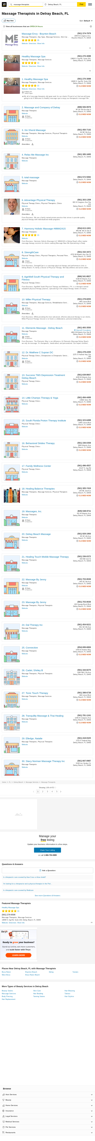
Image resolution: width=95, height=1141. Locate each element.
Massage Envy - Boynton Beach (39, 33)
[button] (90, 4)
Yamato (75, 972)
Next (60, 791)
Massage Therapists (29, 37)
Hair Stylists (69, 996)
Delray (51, 972)
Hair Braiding (38, 994)
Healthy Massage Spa (33, 56)
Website (25, 43)
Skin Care (64, 37)
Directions (32, 43)
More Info (40, 43)
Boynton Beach (31, 972)
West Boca (6, 975)
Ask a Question (49, 870)
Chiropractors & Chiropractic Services (55, 356)
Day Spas (41, 37)
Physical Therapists (60, 133)
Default (87, 21)
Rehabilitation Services (61, 303)
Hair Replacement (8, 999)
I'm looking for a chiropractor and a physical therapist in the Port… (27, 884)
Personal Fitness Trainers (66, 255)
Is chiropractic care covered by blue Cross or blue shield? (24, 877)
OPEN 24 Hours (36, 26)
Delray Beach (18, 782)
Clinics (59, 203)
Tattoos (67, 994)
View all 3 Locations (83, 330)
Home (4, 782)
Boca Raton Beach (32, 975)
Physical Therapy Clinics (31, 203)
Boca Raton (6, 972)
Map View (10, 21)
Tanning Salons (39, 996)
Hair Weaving (70, 991)
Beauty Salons (7, 991)
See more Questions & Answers (47, 896)
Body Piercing (7, 996)
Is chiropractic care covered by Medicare (18, 890)
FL (10, 782)
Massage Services (53, 37)
